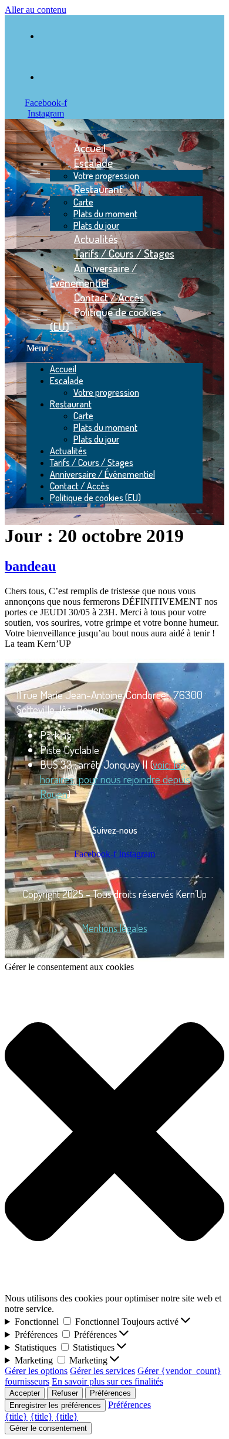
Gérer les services (102, 1371)
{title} (16, 1416)
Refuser (65, 1393)
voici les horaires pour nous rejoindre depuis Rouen (115, 779)
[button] (114, 348)
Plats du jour (96, 439)
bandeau (30, 566)
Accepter (24, 1393)
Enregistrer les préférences (55, 1405)
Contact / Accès (79, 486)
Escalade (93, 162)
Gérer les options (36, 1371)
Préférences (110, 1393)
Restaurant (98, 188)
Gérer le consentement (48, 1428)
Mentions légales (114, 927)
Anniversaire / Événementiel (93, 275)
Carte (83, 202)
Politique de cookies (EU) (105, 319)
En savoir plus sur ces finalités (107, 1381)
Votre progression (106, 392)
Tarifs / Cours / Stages (91, 462)
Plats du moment (105, 214)
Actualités (68, 451)
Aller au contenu (35, 10)
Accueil (63, 369)
